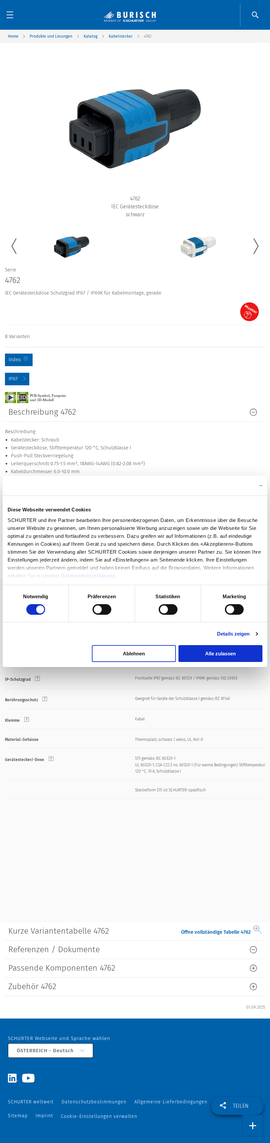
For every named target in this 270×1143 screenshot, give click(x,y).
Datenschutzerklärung (88, 575)
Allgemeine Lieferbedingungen (170, 1102)
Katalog (90, 36)
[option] (71, 242)
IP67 (13, 379)
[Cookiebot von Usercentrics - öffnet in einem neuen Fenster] (233, 486)
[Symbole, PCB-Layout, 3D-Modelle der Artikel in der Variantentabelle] (43, 397)
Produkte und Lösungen (51, 36)
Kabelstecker (121, 36)
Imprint (44, 1116)
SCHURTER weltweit (31, 1102)
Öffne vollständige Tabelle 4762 (216, 932)
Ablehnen (134, 653)
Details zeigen (233, 634)
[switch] (102, 609)
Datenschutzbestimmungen (94, 1102)
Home (13, 36)
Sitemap (18, 1116)
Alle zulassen (220, 653)
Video (15, 360)
